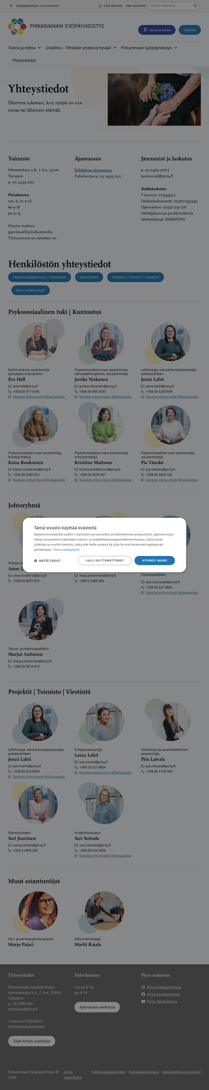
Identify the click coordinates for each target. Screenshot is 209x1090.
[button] (47, 560)
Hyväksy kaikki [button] (154, 560)
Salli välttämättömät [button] (105, 560)
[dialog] (104, 545)
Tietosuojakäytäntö (66, 549)
